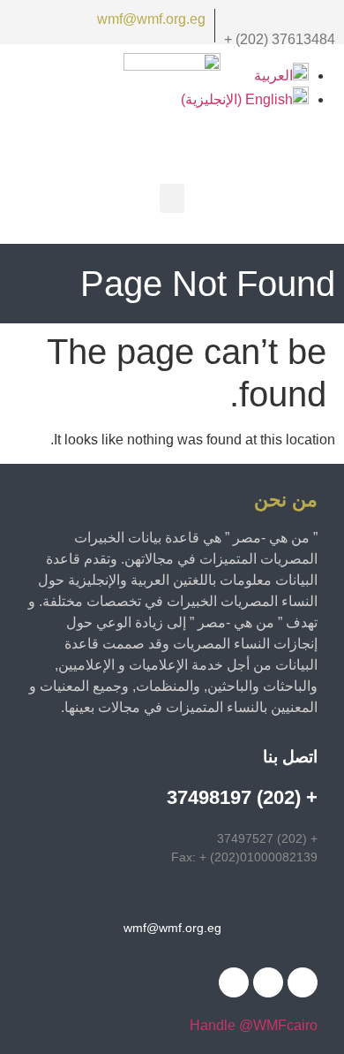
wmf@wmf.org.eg (151, 19)
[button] (172, 198)
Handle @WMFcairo (254, 1025)
